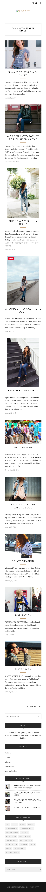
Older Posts (33, 706)
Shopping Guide (26, 840)
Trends (8, 848)
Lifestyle (8, 762)
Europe (14, 824)
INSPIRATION (23, 615)
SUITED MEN (23, 669)
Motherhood (9, 766)
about (23, 726)
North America (24, 836)
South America (11, 844)
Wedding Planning (13, 852)
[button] (23, 54)
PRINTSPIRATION (23, 561)
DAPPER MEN (23, 447)
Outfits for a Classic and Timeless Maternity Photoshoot (27, 786)
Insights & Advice (26, 828)
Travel (7, 757)
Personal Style (11, 840)
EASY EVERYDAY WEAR (23, 390)
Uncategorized (20, 848)
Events (22, 824)
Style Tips (23, 844)
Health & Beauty (12, 828)
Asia (7, 824)
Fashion (8, 753)
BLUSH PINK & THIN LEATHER (27, 807)
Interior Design (11, 771)
